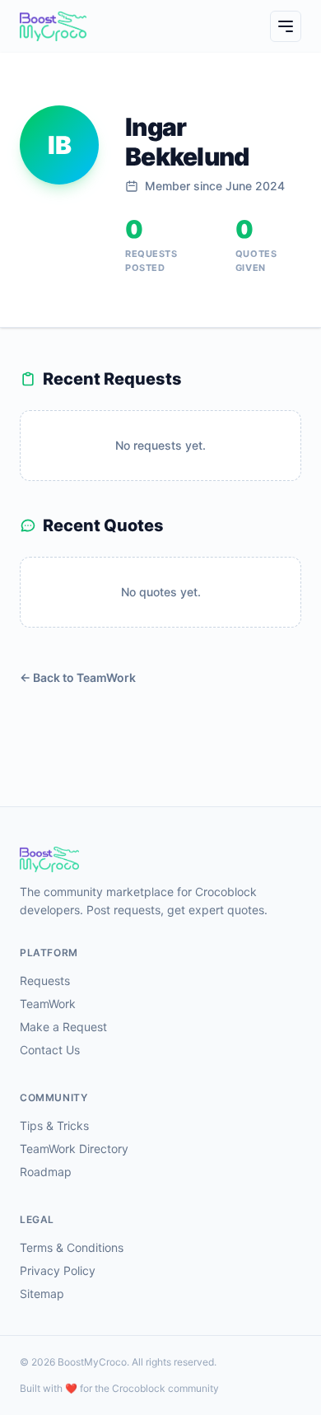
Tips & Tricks (54, 1125)
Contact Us (50, 1050)
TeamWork (48, 1004)
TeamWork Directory (74, 1149)
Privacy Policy (57, 1270)
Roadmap (46, 1172)
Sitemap (42, 1294)
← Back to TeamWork (78, 677)
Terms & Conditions (71, 1247)
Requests (45, 981)
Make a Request (63, 1027)
